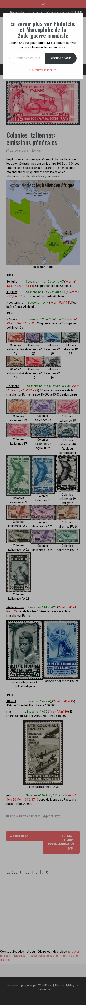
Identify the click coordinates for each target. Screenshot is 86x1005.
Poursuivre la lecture (42, 70)
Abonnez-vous (61, 58)
